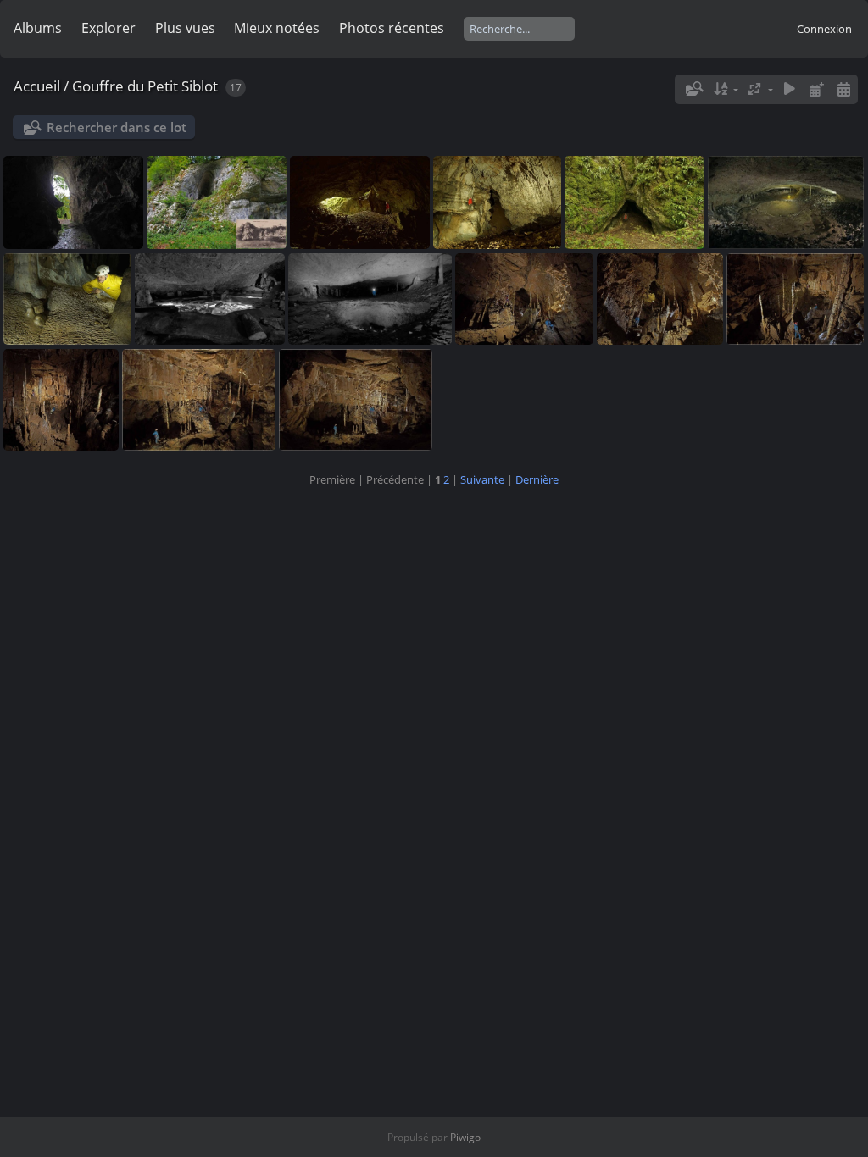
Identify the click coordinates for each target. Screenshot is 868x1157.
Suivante (482, 479)
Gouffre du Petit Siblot (145, 86)
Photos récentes (391, 28)
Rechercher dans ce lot (116, 127)
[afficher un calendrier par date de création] (843, 89)
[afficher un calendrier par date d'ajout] (816, 89)
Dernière (537, 479)
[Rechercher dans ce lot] (693, 89)
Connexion (824, 28)
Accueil (37, 86)
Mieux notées (277, 28)
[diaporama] (790, 89)
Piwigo (465, 1137)
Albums (38, 28)
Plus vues (185, 28)
